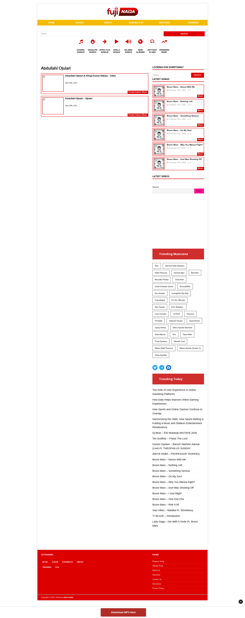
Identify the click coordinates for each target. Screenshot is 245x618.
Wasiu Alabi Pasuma (164, 348)
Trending (46, 567)
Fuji (57, 567)
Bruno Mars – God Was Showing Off (184, 159)
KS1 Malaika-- (177, 307)
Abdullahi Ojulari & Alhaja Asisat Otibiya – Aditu (90, 76)
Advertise (156, 575)
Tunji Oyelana (161, 341)
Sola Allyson (160, 334)
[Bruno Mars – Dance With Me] (159, 95)
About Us (156, 570)
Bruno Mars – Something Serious (183, 116)
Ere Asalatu (160, 293)
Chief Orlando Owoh (164, 286)
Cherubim (179, 279)
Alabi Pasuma (161, 273)
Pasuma (190, 314)
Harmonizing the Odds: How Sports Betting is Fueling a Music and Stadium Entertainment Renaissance (178, 423)
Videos (80, 562)
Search (155, 187)
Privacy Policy (158, 588)
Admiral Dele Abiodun (174, 266)
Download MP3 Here (123, 612)
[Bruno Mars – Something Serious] (159, 124)
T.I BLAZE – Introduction (166, 516)
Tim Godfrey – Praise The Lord (169, 438)
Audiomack (67, 562)
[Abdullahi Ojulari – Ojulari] (53, 106)
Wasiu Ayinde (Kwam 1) (190, 348)
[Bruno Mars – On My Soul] (159, 138)
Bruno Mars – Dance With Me (181, 87)
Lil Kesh (176, 314)
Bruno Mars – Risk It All (165, 504)
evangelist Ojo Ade (180, 293)
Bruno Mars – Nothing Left (180, 101)
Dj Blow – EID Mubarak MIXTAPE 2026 (174, 432)
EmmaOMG (185, 286)
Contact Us (157, 579)
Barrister (195, 273)
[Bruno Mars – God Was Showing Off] (159, 167)
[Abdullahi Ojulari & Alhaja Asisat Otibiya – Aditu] (53, 84)
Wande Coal (179, 341)
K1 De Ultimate (178, 300)
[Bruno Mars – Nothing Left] (159, 109)
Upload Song (157, 566)
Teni (174, 334)
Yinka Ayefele (161, 355)
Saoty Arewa (160, 327)
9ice (157, 266)
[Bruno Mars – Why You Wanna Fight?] (159, 153)
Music (45, 562)
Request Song (158, 561)
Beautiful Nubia (161, 279)
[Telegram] (161, 367)
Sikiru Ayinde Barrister (182, 327)
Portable (158, 321)
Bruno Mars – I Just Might (166, 493)
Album (55, 562)
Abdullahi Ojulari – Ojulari (78, 98)
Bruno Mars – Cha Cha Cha (168, 499)
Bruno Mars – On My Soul (179, 130)
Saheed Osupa (175, 321)
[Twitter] (155, 367)
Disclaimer (156, 584)
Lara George (160, 314)
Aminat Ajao (179, 273)
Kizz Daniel (160, 307)
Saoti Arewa (194, 321)
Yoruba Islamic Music (137, 92)
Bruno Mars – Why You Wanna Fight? (185, 145)
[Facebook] (168, 367)
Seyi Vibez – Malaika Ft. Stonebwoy (172, 510)
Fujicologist (160, 300)
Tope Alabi (187, 334)
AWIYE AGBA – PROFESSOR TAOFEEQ (176, 453)
